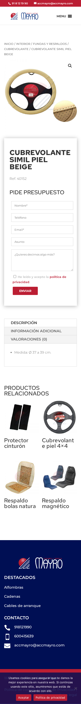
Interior (23, 43)
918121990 (23, 627)
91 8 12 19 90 (19, 3)
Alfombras (13, 587)
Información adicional (36, 331)
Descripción (24, 323)
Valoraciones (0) (29, 339)
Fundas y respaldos (50, 43)
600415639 (23, 636)
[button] (61, 16)
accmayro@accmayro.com (39, 645)
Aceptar (23, 697)
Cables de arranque (22, 606)
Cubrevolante (16, 49)
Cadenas (12, 596)
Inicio (8, 43)
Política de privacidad (50, 697)
